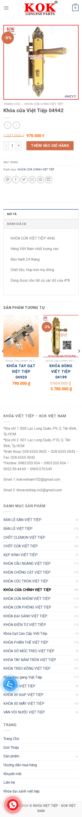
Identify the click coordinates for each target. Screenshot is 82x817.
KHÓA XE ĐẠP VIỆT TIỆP (23, 695)
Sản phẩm (11, 756)
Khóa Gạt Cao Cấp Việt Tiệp (25, 633)
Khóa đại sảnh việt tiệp (21, 791)
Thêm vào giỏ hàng (50, 145)
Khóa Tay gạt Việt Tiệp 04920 (21, 371)
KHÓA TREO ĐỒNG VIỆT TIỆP (27, 668)
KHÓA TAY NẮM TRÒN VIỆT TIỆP (29, 660)
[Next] (79, 360)
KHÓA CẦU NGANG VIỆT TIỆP (27, 563)
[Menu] (6, 7)
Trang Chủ (11, 739)
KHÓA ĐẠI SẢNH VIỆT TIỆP (25, 616)
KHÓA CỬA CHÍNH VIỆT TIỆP (44, 104)
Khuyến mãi (12, 774)
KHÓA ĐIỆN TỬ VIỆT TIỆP (24, 625)
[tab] (41, 214)
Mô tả (12, 214)
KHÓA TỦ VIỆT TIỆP (19, 686)
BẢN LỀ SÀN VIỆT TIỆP (22, 520)
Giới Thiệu (11, 747)
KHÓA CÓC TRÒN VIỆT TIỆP (25, 581)
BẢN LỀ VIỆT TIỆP (18, 528)
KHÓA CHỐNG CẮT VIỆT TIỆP (27, 572)
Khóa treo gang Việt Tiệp (22, 677)
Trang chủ (11, 104)
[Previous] (3, 360)
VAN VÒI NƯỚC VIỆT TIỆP (24, 712)
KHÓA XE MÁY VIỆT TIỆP (23, 703)
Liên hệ (9, 782)
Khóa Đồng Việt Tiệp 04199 (60, 371)
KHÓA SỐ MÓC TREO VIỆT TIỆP (28, 651)
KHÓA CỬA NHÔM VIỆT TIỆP (27, 598)
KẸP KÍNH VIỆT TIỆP (20, 555)
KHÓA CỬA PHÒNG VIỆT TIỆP (27, 607)
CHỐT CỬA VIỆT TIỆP (20, 546)
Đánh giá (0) (16, 223)
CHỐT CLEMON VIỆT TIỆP (24, 537)
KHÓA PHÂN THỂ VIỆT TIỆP (25, 642)
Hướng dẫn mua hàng (20, 765)
